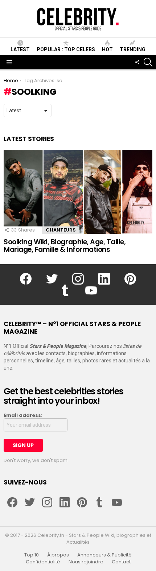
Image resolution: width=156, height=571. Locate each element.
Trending (132, 49)
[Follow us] (137, 62)
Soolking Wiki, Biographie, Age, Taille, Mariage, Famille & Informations (65, 245)
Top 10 (31, 555)
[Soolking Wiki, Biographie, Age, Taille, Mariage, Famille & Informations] (78, 192)
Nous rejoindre (86, 562)
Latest (20, 49)
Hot (107, 49)
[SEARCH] (148, 62)
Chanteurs (61, 229)
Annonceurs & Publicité (104, 555)
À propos (58, 555)
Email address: (23, 415)
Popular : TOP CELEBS (66, 49)
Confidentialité (43, 562)
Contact (121, 562)
